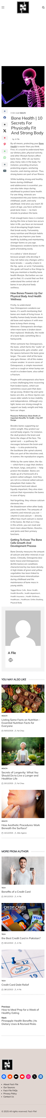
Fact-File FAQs (10, 1090)
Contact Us (8, 1096)
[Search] (43, 7)
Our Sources (9, 1087)
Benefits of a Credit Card (16, 891)
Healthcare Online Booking (32, 599)
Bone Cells (21, 590)
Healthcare (15, 599)
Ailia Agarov (22, 833)
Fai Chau (20, 731)
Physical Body (16, 603)
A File (17, 139)
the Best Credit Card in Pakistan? (21, 938)
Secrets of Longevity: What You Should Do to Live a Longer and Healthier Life (20, 775)
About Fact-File (10, 1084)
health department (32, 593)
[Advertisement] (23, 39)
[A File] (23, 628)
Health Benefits (16, 593)
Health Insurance (17, 596)
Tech (3, 888)
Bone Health (32, 590)
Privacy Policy (10, 1093)
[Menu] (3, 7)
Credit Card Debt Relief (15, 984)
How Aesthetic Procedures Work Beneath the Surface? (21, 826)
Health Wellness (32, 596)
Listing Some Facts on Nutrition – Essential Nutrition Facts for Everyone (21, 722)
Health (23, 113)
